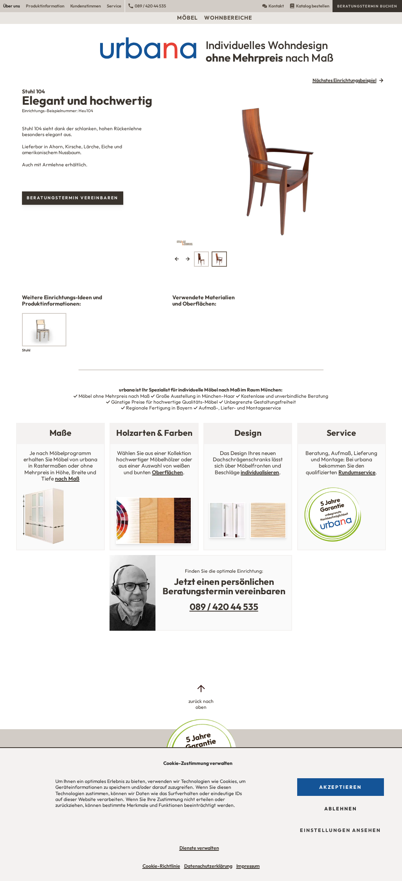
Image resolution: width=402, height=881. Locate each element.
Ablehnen (340, 809)
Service (114, 6)
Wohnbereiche (228, 17)
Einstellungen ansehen (340, 830)
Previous (176, 258)
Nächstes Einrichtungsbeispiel (344, 80)
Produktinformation (45, 6)
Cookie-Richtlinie (161, 866)
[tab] (201, 258)
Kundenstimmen (85, 6)
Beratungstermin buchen (367, 6)
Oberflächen (167, 472)
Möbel (187, 17)
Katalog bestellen (312, 6)
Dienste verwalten (199, 848)
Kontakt (276, 6)
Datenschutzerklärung (208, 866)
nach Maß (67, 478)
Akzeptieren (340, 787)
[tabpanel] (279, 168)
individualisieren (260, 472)
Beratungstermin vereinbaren (72, 197)
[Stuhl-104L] (279, 168)
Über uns (11, 6)
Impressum (248, 866)
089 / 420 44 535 (150, 6)
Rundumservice (356, 472)
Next (187, 258)
